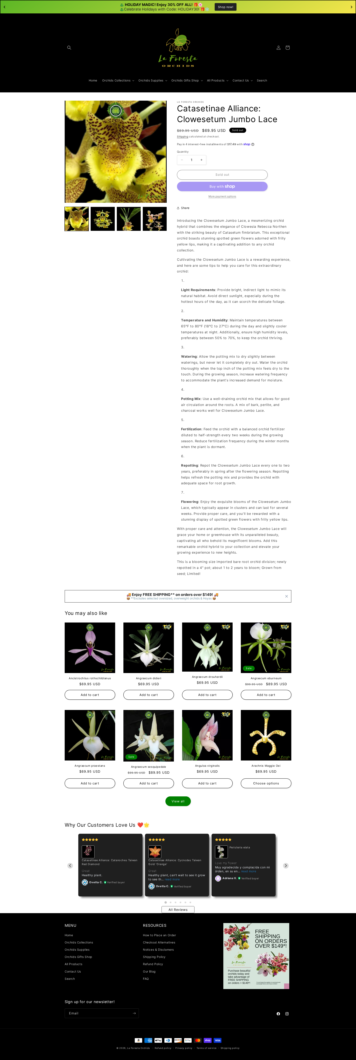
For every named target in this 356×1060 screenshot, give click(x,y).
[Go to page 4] (180, 902)
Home (69, 935)
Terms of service (207, 1048)
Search (70, 978)
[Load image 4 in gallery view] (155, 219)
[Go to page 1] (165, 902)
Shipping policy (230, 1048)
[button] (69, 47)
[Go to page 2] (170, 902)
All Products (73, 964)
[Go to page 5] (185, 902)
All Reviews (178, 910)
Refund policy (163, 1048)
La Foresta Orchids (138, 1048)
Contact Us (73, 971)
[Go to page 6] (190, 902)
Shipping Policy (154, 957)
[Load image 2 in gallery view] (103, 219)
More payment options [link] (222, 196)
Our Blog (149, 971)
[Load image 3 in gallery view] (129, 219)
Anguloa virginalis (207, 765)
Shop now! (225, 7)
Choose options (266, 783)
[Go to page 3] (175, 902)
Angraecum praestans (90, 765)
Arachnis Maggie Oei (266, 765)
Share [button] (185, 208)
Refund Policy (153, 964)
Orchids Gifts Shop (78, 957)
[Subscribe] (134, 1013)
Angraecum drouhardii (207, 676)
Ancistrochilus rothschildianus (90, 678)
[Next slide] (286, 866)
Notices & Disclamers (158, 949)
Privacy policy (183, 1048)
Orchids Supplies (77, 949)
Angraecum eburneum (266, 678)
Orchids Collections (79, 942)
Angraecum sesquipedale (148, 766)
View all (178, 801)
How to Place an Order (159, 935)
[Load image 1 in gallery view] (77, 219)
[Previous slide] (70, 866)
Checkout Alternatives (159, 942)
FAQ (146, 978)
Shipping (182, 136)
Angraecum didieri (148, 678)
